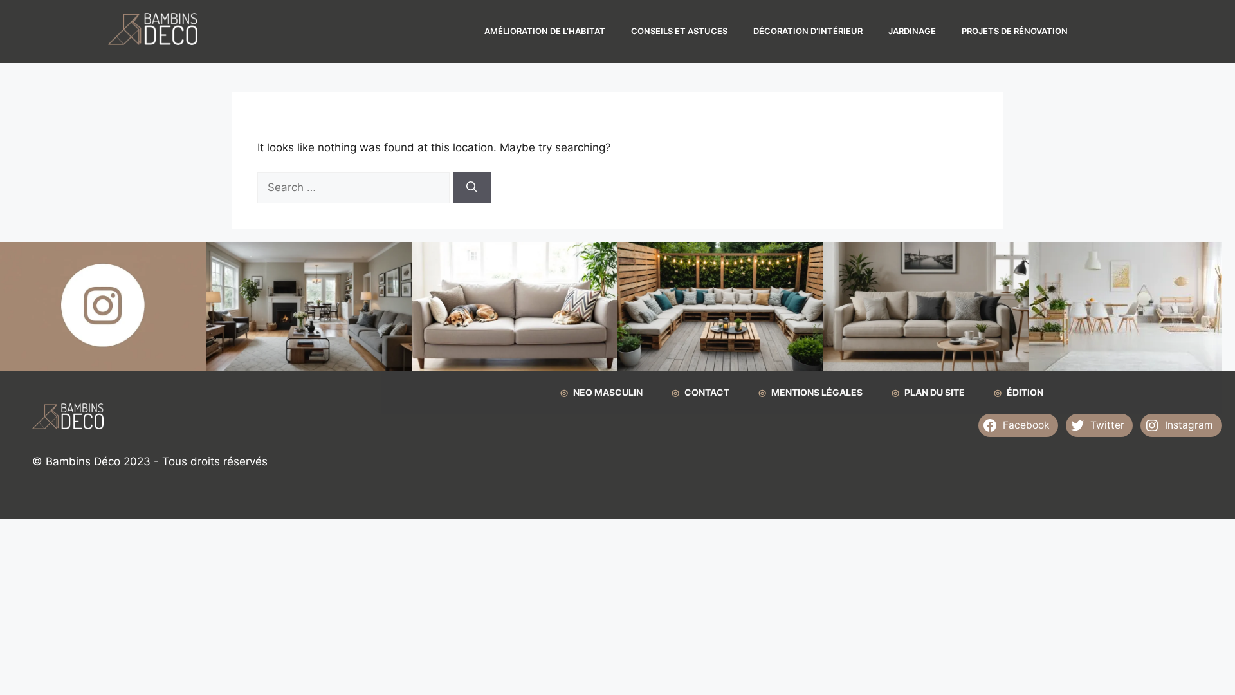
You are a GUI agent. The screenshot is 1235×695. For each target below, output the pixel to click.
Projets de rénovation (1015, 31)
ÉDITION (1025, 392)
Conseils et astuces (679, 31)
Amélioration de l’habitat (544, 31)
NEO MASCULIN (608, 392)
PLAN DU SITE (934, 392)
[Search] (472, 187)
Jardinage (912, 31)
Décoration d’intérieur (808, 31)
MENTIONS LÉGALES (817, 392)
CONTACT (706, 392)
